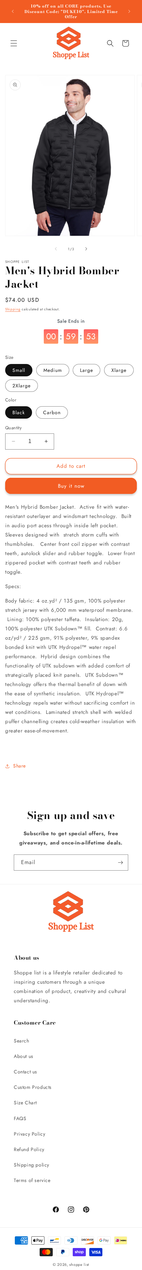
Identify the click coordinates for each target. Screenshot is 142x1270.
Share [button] (19, 765)
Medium (52, 370)
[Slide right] (86, 248)
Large (86, 370)
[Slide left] (55, 248)
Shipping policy (31, 1164)
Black (18, 412)
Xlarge (118, 370)
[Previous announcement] (12, 11)
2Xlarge (21, 385)
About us (23, 1056)
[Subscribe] (120, 862)
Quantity (13, 427)
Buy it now (71, 486)
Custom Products (33, 1087)
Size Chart (25, 1102)
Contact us (25, 1071)
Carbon (52, 412)
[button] (13, 43)
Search (21, 1040)
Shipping (13, 309)
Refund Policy (29, 1149)
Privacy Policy (29, 1133)
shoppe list (79, 1264)
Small (18, 370)
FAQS (20, 1118)
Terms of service (32, 1180)
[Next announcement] (129, 11)
